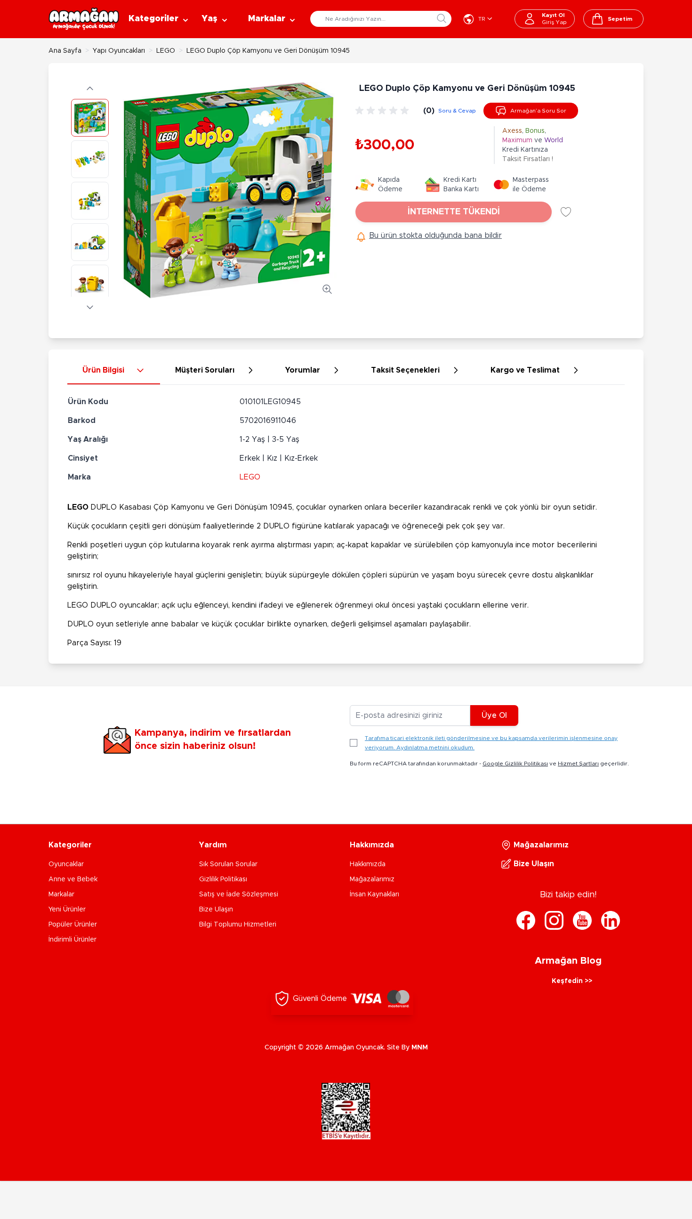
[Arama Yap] (441, 18)
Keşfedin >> (572, 981)
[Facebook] (525, 920)
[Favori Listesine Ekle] (565, 212)
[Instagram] (554, 920)
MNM (419, 1047)
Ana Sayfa (64, 51)
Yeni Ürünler (67, 909)
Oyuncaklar (66, 864)
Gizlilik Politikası (223, 879)
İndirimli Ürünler (72, 939)
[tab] (113, 370)
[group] (383, 110)
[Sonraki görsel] (90, 307)
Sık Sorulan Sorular (228, 864)
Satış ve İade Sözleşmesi (238, 894)
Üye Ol (494, 715)
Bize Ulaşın (216, 909)
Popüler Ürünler (72, 924)
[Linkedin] (610, 920)
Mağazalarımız (372, 879)
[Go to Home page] (83, 19)
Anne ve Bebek (72, 879)
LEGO (165, 51)
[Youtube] (582, 920)
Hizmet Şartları (578, 763)
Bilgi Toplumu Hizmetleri (237, 924)
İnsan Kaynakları (374, 894)
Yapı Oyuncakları (119, 51)
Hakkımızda (368, 864)
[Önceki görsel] (90, 88)
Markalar (61, 894)
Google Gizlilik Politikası (515, 763)
